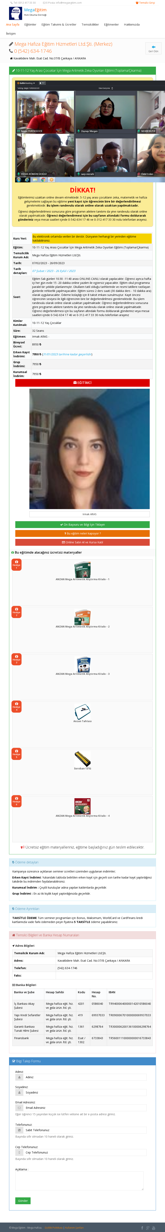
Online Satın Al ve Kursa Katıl (84, 542)
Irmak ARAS (90, 514)
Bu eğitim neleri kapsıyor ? (83, 533)
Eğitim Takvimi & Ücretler (58, 24)
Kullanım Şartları (74, 1227)
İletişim (11, 33)
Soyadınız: (21, 1087)
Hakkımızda (132, 24)
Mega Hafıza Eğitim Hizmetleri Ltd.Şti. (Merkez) (63, 43)
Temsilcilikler (90, 24)
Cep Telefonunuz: (26, 1147)
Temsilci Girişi (147, 2)
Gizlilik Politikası (54, 1227)
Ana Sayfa (12, 24)
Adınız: (19, 1072)
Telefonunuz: (23, 1125)
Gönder (23, 1201)
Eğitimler (30, 24)
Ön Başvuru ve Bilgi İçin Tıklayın (84, 524)
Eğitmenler (111, 24)
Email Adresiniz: (25, 1102)
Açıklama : (21, 1169)
